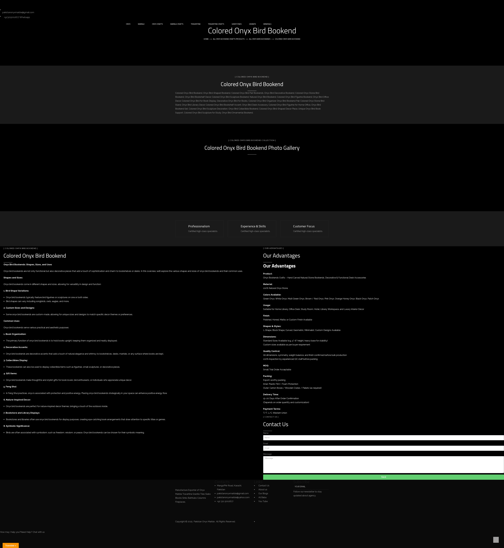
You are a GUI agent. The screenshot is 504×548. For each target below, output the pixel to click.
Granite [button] (252, 24)
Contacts (222, 482)
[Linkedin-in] (17, 3)
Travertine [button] (196, 24)
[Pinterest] (31, 3)
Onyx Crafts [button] (157, 24)
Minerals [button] (267, 24)
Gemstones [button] (237, 24)
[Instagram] (24, 3)
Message (267, 454)
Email (265, 443)
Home (206, 39)
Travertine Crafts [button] (216, 24)
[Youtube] (38, 3)
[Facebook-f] (10, 3)
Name (266, 433)
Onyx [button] (128, 24)
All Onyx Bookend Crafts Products (229, 39)
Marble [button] (141, 24)
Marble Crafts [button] (176, 24)
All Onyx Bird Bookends (260, 39)
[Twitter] (3, 3)
